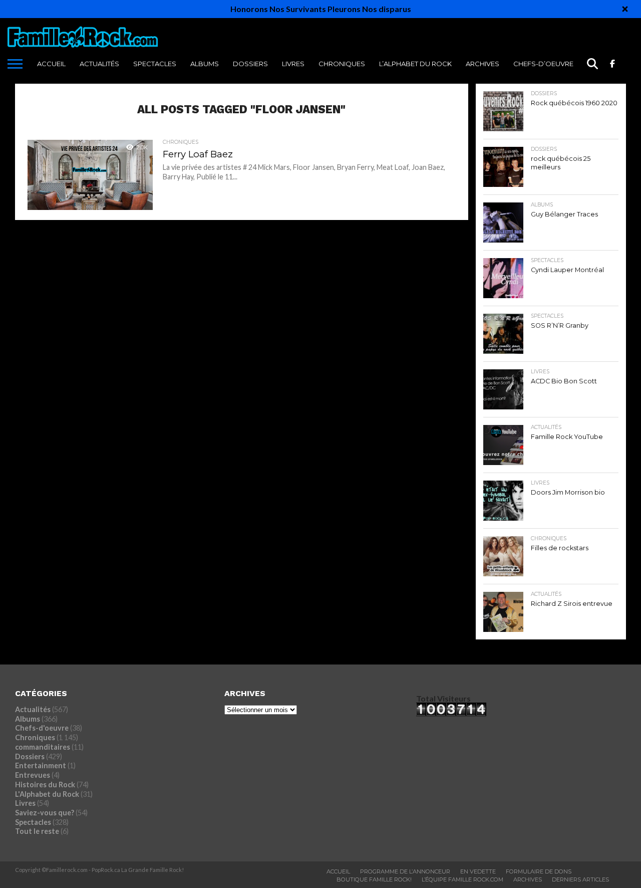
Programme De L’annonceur (405, 871)
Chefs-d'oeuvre (42, 728)
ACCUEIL (51, 64)
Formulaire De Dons (538, 871)
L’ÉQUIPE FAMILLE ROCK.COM (462, 879)
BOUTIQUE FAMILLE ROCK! (374, 879)
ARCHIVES (482, 64)
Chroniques (341, 64)
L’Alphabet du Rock (415, 64)
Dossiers (250, 64)
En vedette (478, 871)
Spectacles (154, 64)
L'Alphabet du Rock (47, 794)
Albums (204, 64)
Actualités (99, 64)
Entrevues (32, 775)
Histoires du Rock (45, 784)
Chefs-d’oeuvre (543, 64)
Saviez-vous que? (44, 812)
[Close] (625, 9)
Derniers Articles (580, 879)
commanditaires (42, 747)
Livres (293, 64)
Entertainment (40, 765)
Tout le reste (37, 831)
